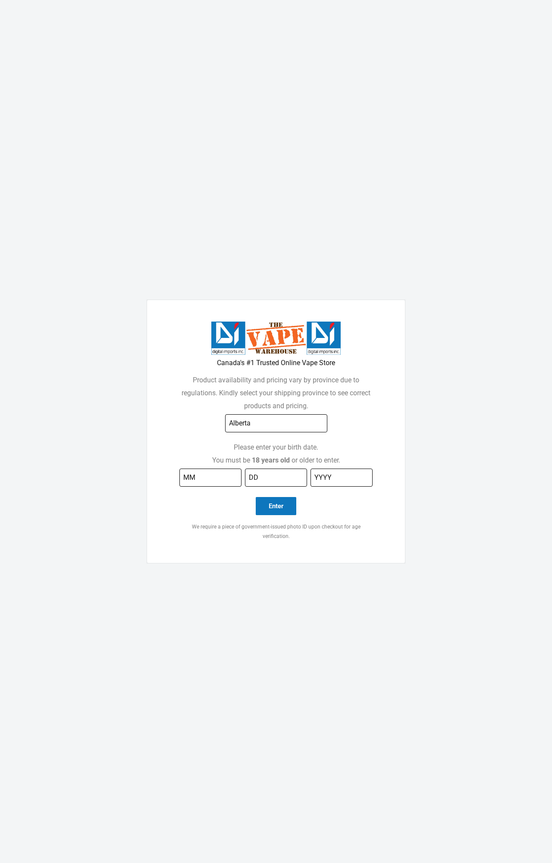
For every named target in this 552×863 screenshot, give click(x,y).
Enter (276, 506)
